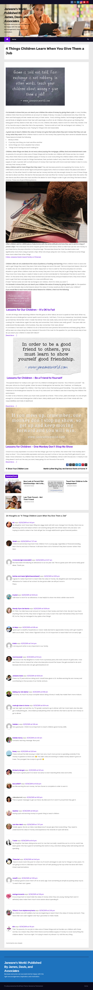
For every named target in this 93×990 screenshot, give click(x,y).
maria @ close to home (20, 705)
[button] (88, 39)
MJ (13, 523)
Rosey (14, 751)
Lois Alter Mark (17, 824)
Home (14, 39)
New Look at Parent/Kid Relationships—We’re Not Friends (34, 483)
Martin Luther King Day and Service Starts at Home (65, 468)
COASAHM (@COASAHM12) (22, 560)
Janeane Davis (29, 486)
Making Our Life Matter (20, 692)
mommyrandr (17, 657)
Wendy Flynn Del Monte (20, 609)
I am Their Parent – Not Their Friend (33, 498)
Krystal (14, 595)
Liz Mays (15, 627)
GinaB (14, 541)
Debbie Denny (17, 738)
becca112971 (16, 784)
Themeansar (39, 986)
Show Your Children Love (17, 468)
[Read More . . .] (11, 406)
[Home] (7, 39)
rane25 (15, 878)
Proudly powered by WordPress (13, 986)
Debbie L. (15, 724)
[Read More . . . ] (11, 335)
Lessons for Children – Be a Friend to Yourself (34, 377)
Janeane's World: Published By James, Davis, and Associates (22, 966)
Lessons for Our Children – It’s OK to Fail (30, 309)
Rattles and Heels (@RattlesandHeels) (26, 576)
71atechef (16, 859)
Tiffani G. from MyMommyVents (23, 910)
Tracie (14, 841)
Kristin (14, 643)
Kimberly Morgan (18, 770)
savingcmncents (18, 894)
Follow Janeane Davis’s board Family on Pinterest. (23, 257)
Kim (13, 927)
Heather (15, 811)
